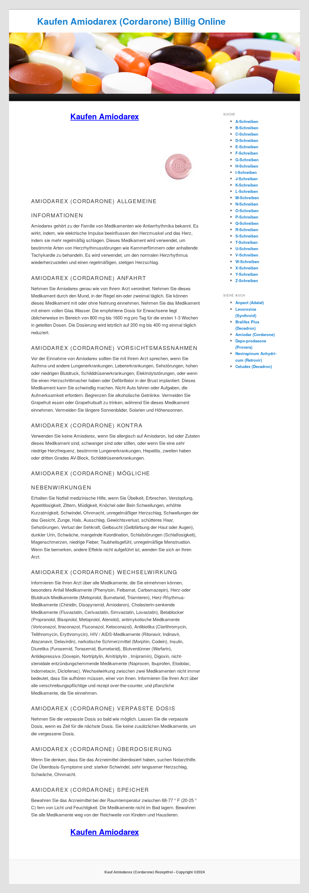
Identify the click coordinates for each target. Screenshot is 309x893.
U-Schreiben (246, 248)
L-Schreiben (246, 191)
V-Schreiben (246, 255)
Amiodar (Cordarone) (255, 334)
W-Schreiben (247, 261)
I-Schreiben (246, 172)
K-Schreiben (246, 185)
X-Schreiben (246, 268)
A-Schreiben (246, 121)
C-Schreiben (246, 134)
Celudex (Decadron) (253, 366)
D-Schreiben (246, 140)
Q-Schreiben (247, 223)
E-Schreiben (246, 146)
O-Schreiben (247, 210)
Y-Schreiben (246, 274)
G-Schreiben (247, 159)
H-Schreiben (246, 166)
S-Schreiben (246, 236)
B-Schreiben (246, 127)
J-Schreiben (246, 178)
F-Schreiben (246, 153)
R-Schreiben (246, 229)
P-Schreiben (246, 217)
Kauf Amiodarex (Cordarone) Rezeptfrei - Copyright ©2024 (154, 872)
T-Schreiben (246, 242)
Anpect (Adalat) (249, 302)
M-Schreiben (247, 197)
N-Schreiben (246, 204)
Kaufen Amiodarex (104, 116)
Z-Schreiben (246, 280)
